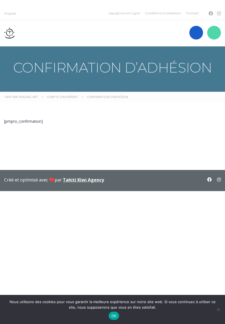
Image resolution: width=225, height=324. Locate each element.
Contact (192, 13)
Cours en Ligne (128, 13)
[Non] (218, 309)
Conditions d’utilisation (163, 13)
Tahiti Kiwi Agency (83, 180)
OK (114, 316)
